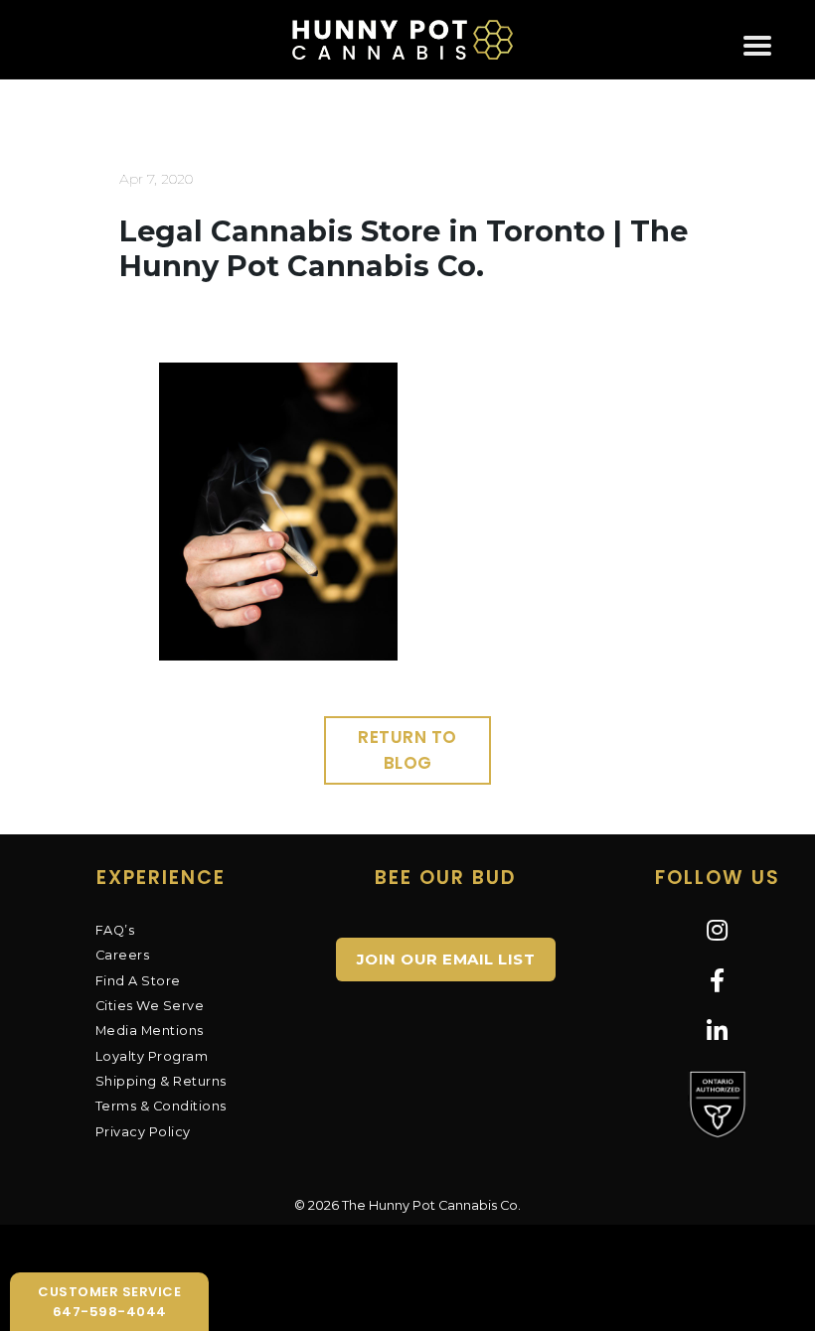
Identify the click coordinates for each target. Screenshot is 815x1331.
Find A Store (138, 980)
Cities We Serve (150, 1005)
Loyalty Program (152, 1056)
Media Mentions (149, 1030)
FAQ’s (115, 930)
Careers (122, 955)
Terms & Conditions (161, 1106)
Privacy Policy (143, 1131)
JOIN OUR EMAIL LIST (446, 959)
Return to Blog (407, 750)
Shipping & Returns (161, 1081)
